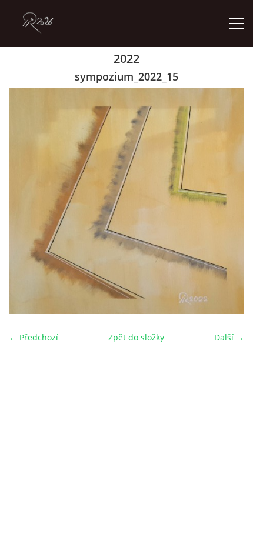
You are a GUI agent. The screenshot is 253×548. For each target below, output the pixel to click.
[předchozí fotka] (28, 201)
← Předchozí (33, 337)
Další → (229, 337)
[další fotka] (225, 201)
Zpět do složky (136, 337)
